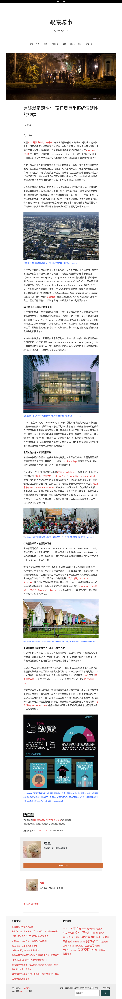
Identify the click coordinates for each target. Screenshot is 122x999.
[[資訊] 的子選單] (74, 44)
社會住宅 (89, 945)
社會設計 (98, 946)
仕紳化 (85, 675)
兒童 (84, 928)
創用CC (26, 904)
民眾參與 (92, 941)
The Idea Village (69, 461)
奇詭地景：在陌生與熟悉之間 (24, 945)
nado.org (75, 263)
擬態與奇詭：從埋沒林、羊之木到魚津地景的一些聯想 (35, 931)
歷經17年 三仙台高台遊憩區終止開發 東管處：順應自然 (35, 955)
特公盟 (72, 946)
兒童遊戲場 (68, 933)
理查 (42, 883)
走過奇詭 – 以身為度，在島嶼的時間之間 (29, 941)
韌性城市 (34, 904)
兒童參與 (91, 928)
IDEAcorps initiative (67, 472)
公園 (92, 933)
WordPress (23, 991)
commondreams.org (87, 641)
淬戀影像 (27, 988)
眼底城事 (61, 22)
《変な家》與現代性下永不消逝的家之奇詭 (30, 936)
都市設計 (94, 950)
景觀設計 (67, 941)
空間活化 (66, 950)
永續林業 (66, 946)
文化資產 (105, 937)
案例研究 (50, 296)
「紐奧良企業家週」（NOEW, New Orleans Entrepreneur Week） (66, 475)
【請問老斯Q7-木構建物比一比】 (26, 950)
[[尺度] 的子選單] (40, 44)
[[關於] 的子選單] (82, 44)
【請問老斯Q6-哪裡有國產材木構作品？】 (30, 960)
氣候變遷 (104, 941)
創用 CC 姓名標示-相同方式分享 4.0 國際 (47, 820)
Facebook (43, 590)
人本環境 (75, 928)
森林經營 (76, 942)
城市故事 (85, 937)
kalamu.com (57, 801)
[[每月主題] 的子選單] (58, 44)
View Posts (63, 865)
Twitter (53, 590)
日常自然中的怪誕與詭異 (22, 926)
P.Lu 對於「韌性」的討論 (40, 142)
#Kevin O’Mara (44, 831)
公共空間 (82, 932)
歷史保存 (82, 942)
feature (66, 928)
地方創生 (76, 937)
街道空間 (83, 950)
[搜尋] (105, 993)
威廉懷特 (95, 937)
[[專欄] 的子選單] (66, 44)
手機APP (32, 590)
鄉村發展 (102, 950)
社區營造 (79, 945)
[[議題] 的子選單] (47, 44)
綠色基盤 (73, 950)
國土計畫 (67, 937)
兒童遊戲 (99, 929)
